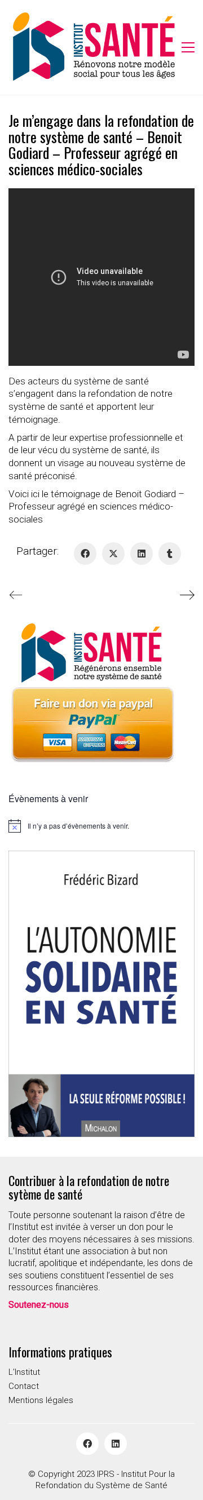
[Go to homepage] (93, 47)
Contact (23, 1386)
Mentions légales (40, 1400)
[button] (188, 47)
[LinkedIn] (141, 553)
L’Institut (24, 1372)
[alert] (101, 826)
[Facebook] (85, 553)
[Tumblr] (169, 553)
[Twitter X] (113, 553)
